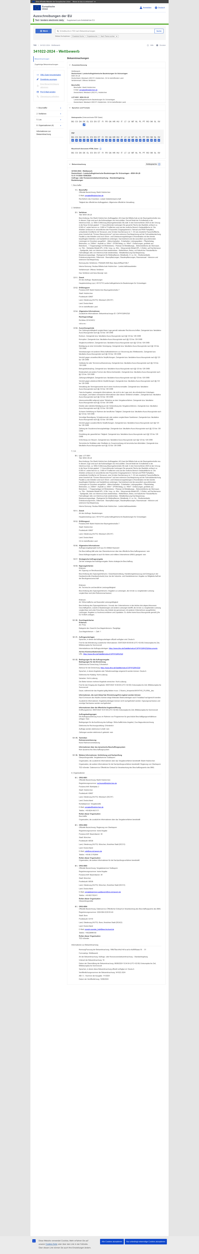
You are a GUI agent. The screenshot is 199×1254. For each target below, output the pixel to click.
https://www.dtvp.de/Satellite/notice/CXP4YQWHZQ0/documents (133, 648)
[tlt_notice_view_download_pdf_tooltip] (72, 140)
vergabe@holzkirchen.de (88, 90)
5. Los (39, 120)
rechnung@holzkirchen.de (107, 783)
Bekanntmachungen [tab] (42, 59)
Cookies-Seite (51, 1244)
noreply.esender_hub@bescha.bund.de (99, 929)
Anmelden (147, 8)
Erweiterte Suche (78, 36)
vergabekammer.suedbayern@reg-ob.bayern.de (103, 892)
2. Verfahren (41, 114)
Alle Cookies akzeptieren (112, 1242)
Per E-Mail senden (48, 92)
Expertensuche (92, 36)
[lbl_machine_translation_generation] (101, 149)
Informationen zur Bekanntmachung (44, 132)
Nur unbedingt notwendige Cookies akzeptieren (145, 1242)
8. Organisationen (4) (45, 125)
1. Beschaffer (42, 108)
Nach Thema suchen (108, 36)
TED (35, 45)
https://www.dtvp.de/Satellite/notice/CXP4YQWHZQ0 (103, 654)
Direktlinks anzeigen (48, 79)
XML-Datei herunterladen (50, 75)
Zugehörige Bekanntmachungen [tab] (46, 64)
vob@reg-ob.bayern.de (93, 851)
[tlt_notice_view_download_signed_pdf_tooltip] (84, 124)
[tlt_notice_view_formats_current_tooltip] (159, 164)
